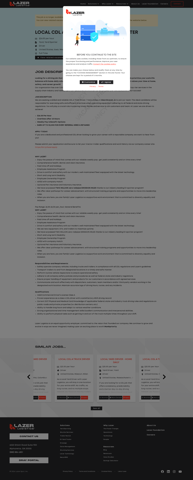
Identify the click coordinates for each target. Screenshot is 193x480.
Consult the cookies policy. (104, 64)
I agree (107, 82)
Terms (100, 86)
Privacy (93, 86)
